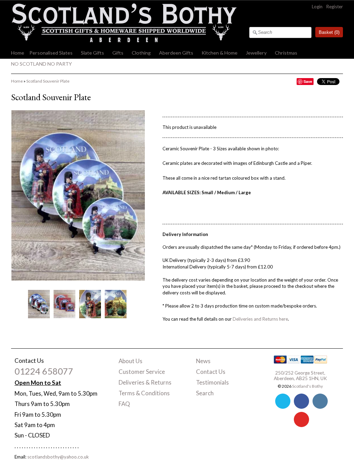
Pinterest (301, 419)
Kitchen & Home (219, 53)
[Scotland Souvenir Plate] (39, 304)
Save (308, 81)
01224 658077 (44, 371)
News (203, 361)
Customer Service (142, 371)
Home (17, 53)
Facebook (301, 401)
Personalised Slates (51, 53)
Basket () (329, 32)
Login (317, 6)
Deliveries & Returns (145, 382)
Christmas (286, 53)
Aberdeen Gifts (176, 53)
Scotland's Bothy (307, 386)
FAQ (124, 403)
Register (334, 6)
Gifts (117, 53)
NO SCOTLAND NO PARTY (41, 64)
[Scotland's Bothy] (123, 40)
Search (205, 393)
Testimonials (212, 382)
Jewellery (256, 53)
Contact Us (210, 371)
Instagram (320, 401)
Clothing (141, 53)
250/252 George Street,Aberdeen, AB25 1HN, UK (300, 375)
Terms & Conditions (144, 393)
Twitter (282, 401)
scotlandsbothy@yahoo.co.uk (58, 457)
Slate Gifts (92, 53)
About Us (130, 361)
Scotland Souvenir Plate (47, 81)
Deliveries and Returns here (260, 319)
